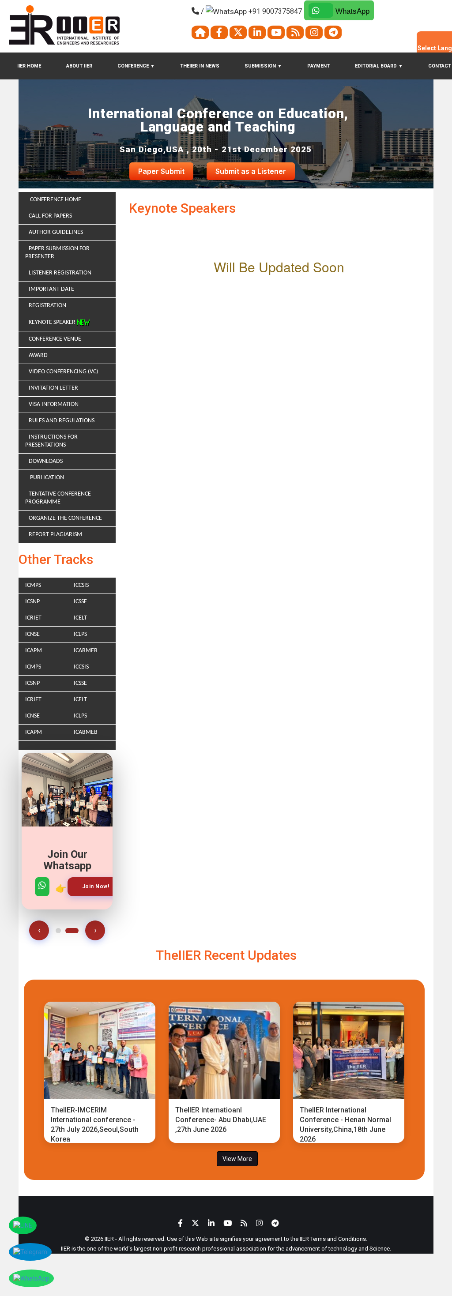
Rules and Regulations (61, 420)
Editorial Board (379, 66)
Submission (263, 66)
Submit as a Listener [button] (250, 171)
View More (237, 1158)
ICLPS (80, 634)
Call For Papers (50, 216)
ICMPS (33, 585)
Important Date (51, 289)
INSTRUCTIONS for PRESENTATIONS (51, 441)
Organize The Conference (65, 518)
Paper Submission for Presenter (57, 252)
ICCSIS (81, 585)
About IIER (79, 66)
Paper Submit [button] (161, 171)
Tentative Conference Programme (58, 498)
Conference (136, 66)
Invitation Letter (53, 388)
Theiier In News (199, 66)
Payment (318, 66)
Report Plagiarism (55, 534)
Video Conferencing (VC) (63, 371)
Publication (46, 477)
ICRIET (33, 618)
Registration (47, 305)
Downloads (46, 461)
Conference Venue (55, 339)
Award (38, 355)
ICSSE (80, 601)
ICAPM (33, 650)
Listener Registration (60, 273)
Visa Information (54, 404)
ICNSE (32, 634)
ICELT (80, 618)
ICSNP (32, 601)
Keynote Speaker (53, 322)
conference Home (55, 199)
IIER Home (29, 66)
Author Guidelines (56, 232)
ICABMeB (86, 650)
